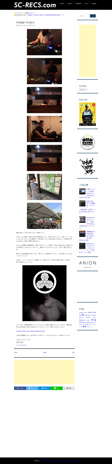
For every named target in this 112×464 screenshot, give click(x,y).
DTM (94, 312)
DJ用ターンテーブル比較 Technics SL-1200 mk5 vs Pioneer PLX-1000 (87, 193)
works (92, 322)
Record (81, 317)
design (88, 320)
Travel (94, 317)
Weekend (82, 320)
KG (25, 345)
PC (91, 315)
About (70, 3)
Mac (89, 315)
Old (73, 352)
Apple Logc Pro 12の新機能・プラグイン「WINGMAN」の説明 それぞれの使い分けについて (87, 207)
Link (86, 3)
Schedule (78, 3)
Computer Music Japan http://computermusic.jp (30, 331)
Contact (94, 3)
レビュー (89, 326)
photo (81, 322)
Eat (80, 315)
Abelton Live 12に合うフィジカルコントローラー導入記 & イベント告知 (87, 248)
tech (84, 322)
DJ (92, 312)
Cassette (85, 312)
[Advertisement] (44, 372)
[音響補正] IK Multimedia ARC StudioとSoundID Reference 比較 (87, 236)
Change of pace (25, 22)
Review (88, 317)
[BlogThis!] (19, 342)
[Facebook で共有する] (22, 342)
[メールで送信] (17, 342)
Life (86, 315)
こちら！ (32, 13)
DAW (89, 312)
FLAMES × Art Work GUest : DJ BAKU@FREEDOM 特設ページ (45, 15)
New (15, 352)
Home (62, 3)
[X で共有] (20, 342)
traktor (88, 322)
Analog (81, 312)
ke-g (23, 345)
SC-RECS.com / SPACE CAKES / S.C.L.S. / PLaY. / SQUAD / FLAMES (59, 460)
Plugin (94, 315)
